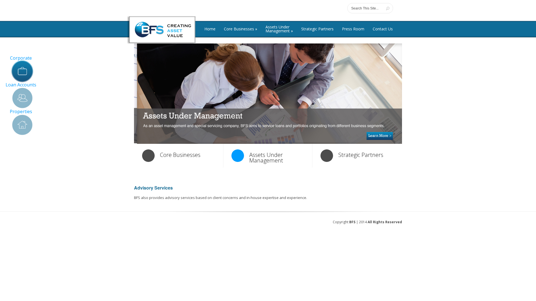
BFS (352, 222)
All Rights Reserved (385, 222)
